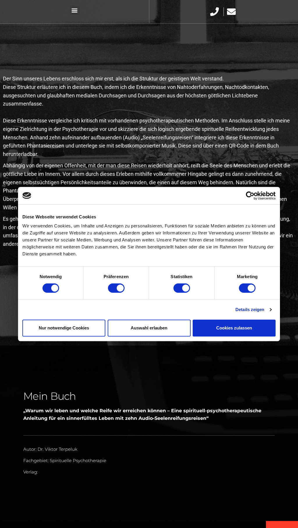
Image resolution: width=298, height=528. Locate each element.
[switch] (116, 288)
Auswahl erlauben (149, 327)
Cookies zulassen (234, 327)
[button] (74, 10)
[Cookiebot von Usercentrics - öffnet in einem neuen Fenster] (250, 195)
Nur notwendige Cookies (64, 327)
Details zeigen (249, 309)
